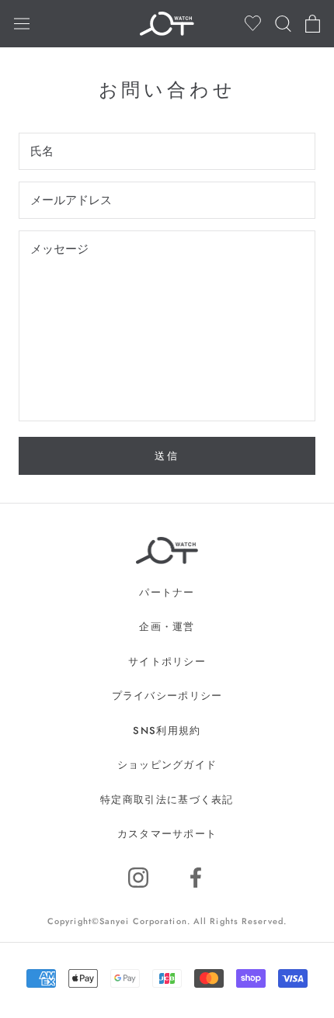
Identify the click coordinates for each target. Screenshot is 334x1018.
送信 (167, 455)
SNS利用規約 (166, 730)
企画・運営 (167, 626)
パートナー (167, 592)
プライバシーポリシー (167, 695)
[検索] (283, 24)
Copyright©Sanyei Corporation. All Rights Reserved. (167, 921)
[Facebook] (196, 877)
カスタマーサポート (167, 833)
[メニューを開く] (22, 23)
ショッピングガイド (167, 764)
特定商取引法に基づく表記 (167, 799)
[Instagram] (138, 877)
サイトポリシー (167, 661)
